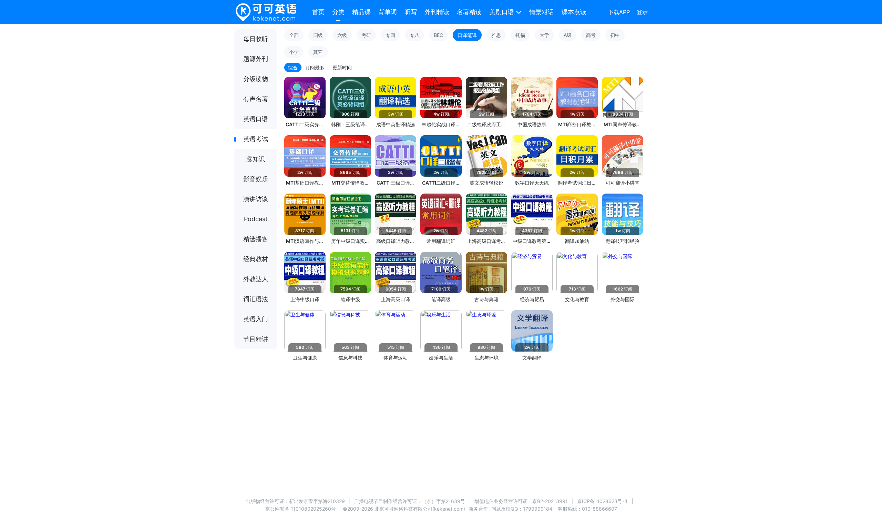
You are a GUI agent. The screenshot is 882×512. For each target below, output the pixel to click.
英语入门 (255, 319)
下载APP (619, 12)
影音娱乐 (255, 179)
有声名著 (255, 98)
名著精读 (469, 12)
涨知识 (255, 159)
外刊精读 (436, 12)
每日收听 (255, 38)
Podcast (256, 219)
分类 (338, 12)
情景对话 (541, 12)
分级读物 (255, 78)
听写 (410, 12)
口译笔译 (467, 35)
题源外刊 (255, 58)
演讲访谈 (255, 199)
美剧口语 (501, 12)
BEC (438, 35)
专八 (414, 35)
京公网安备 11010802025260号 (300, 509)
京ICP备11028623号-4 (602, 501)
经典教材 (255, 259)
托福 (520, 35)
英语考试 (255, 138)
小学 (294, 52)
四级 (318, 35)
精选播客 (255, 239)
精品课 (361, 12)
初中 (615, 35)
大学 (544, 35)
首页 (318, 12)
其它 (318, 52)
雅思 (496, 35)
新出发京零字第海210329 (317, 501)
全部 (294, 35)
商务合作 (478, 509)
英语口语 (255, 118)
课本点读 (574, 12)
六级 (342, 35)
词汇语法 (255, 299)
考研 (366, 35)
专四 (390, 35)
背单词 (387, 12)
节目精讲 (255, 339)
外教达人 (255, 279)
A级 (568, 35)
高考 (591, 35)
